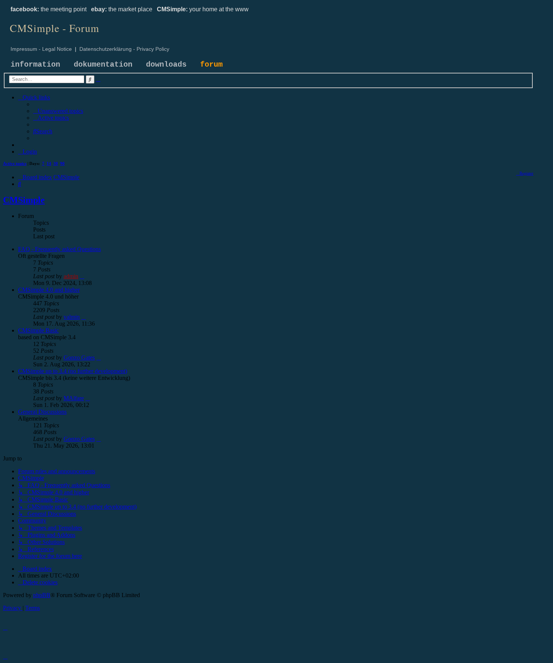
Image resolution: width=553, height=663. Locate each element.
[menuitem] (58, 111)
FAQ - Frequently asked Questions (59, 249)
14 (49, 163)
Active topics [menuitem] (14, 163)
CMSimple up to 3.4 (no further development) (72, 371)
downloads (166, 64)
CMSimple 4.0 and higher (49, 290)
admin (71, 276)
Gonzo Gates (79, 357)
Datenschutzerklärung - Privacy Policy (124, 49)
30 (55, 163)
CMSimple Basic (38, 330)
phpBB (41, 595)
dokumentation (103, 64)
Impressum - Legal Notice (41, 49)
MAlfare (74, 398)
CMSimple (24, 200)
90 (62, 163)
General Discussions (42, 411)
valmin (72, 317)
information (35, 64)
